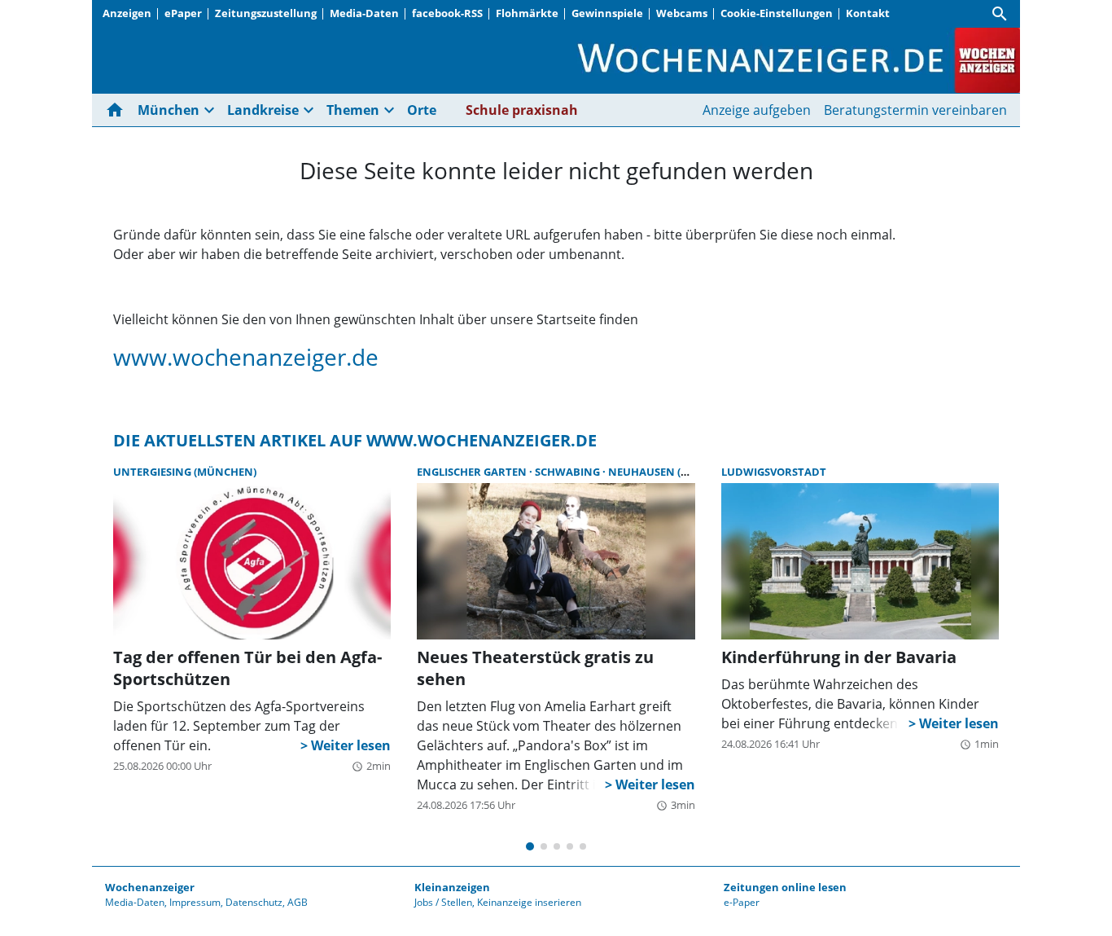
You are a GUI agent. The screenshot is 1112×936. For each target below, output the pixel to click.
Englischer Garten (473, 471)
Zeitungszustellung (266, 13)
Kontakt (868, 13)
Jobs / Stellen (443, 902)
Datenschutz (253, 902)
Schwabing (568, 471)
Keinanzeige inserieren (529, 902)
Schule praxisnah (522, 110)
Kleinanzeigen (452, 887)
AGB (297, 902)
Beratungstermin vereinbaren (915, 110)
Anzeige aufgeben (757, 110)
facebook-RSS (447, 13)
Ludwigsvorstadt (773, 471)
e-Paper (742, 902)
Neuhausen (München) (674, 471)
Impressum (195, 902)
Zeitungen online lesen (785, 887)
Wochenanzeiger (150, 887)
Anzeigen (127, 13)
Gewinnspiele (607, 13)
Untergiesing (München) (184, 471)
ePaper (183, 13)
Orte (421, 110)
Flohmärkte (527, 13)
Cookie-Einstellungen (776, 13)
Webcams (681, 13)
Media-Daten (364, 13)
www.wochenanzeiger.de (246, 356)
